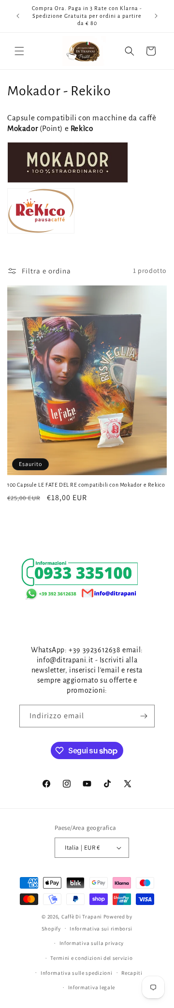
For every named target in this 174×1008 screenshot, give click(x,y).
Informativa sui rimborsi (101, 928)
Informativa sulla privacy (91, 943)
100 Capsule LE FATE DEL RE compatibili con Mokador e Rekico (86, 485)
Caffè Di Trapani (81, 916)
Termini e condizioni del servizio (91, 958)
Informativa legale (92, 987)
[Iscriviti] (143, 716)
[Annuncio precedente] (18, 15)
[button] (19, 51)
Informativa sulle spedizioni (77, 972)
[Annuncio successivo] (156, 15)
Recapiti (132, 972)
